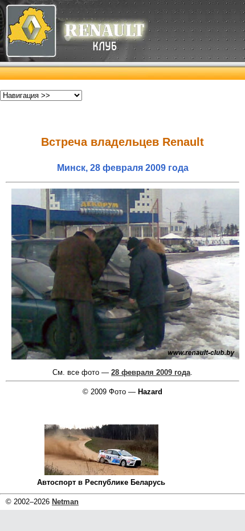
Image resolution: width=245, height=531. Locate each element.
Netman (65, 501)
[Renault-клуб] (74, 77)
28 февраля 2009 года (150, 372)
